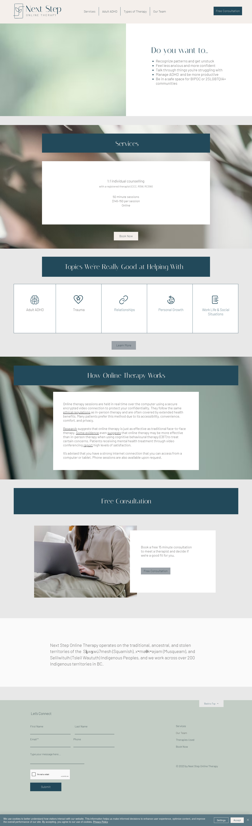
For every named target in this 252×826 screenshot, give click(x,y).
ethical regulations (76, 412)
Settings (221, 820)
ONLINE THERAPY (41, 15)
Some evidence (87, 433)
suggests (114, 433)
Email (33, 739)
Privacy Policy (100, 821)
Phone (77, 739)
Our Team (181, 732)
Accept (237, 820)
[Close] (248, 820)
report (88, 445)
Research (70, 428)
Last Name (81, 726)
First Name (36, 726)
